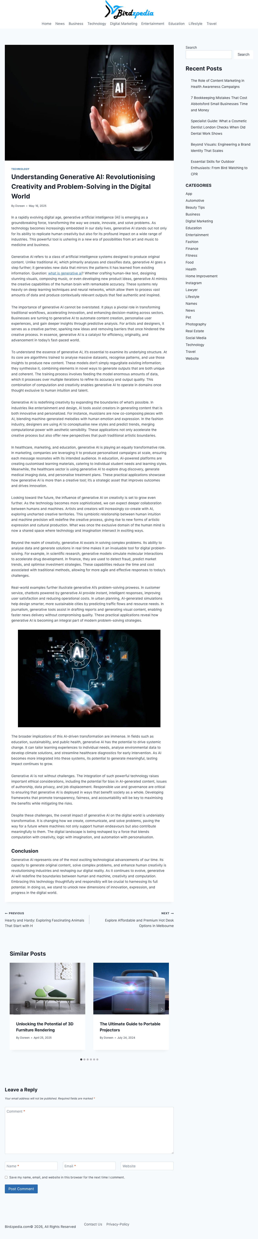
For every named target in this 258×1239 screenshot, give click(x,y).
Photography (196, 324)
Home (46, 24)
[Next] (161, 1009)
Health (191, 269)
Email (70, 1166)
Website (129, 1166)
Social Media (196, 338)
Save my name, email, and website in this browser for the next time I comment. (67, 1177)
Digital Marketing (123, 24)
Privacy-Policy (117, 1224)
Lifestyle (195, 24)
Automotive (195, 201)
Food (190, 262)
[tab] (81, 1059)
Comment (16, 1111)
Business (76, 24)
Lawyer (192, 290)
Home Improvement (201, 276)
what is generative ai (65, 273)
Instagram (194, 283)
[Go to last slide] (17, 1009)
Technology (96, 24)
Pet (188, 317)
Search (191, 47)
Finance (192, 249)
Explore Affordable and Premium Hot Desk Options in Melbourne (139, 920)
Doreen (20, 205)
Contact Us (93, 1224)
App (189, 194)
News (60, 24)
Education (177, 24)
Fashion (192, 242)
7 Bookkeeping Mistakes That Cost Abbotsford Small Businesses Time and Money (219, 104)
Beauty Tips (195, 207)
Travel (211, 24)
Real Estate (195, 331)
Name (13, 1166)
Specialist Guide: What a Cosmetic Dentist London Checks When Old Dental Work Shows (219, 127)
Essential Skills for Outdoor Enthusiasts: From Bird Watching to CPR (219, 168)
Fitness (191, 255)
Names (191, 304)
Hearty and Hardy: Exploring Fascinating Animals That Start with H (44, 920)
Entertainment (152, 24)
